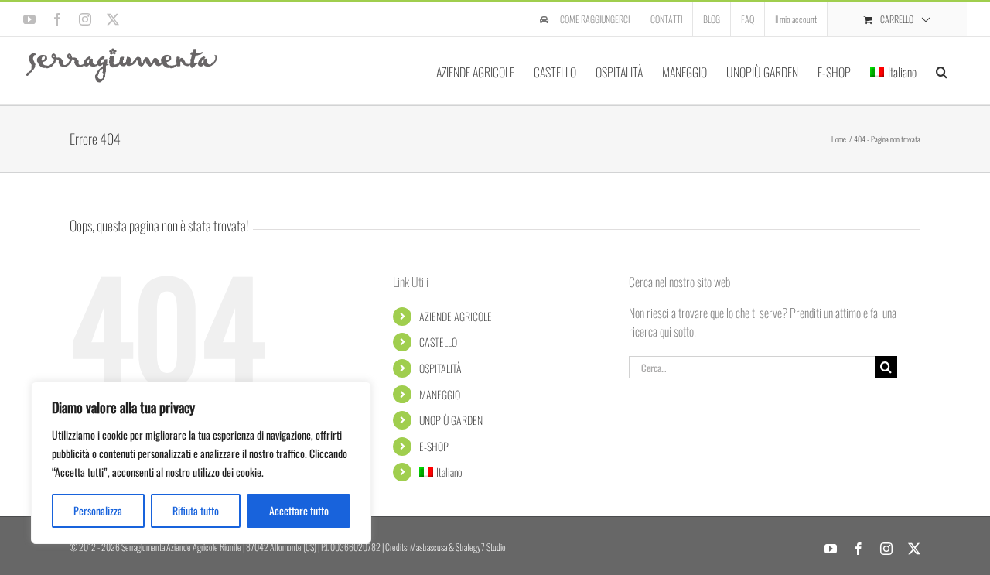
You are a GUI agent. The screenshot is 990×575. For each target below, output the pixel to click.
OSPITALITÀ (440, 368)
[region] (201, 463)
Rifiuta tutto (195, 510)
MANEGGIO (439, 394)
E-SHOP (434, 446)
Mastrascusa (428, 546)
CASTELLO (438, 342)
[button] (941, 70)
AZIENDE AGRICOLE (455, 316)
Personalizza (97, 510)
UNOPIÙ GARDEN (451, 420)
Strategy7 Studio (481, 546)
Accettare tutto (299, 510)
